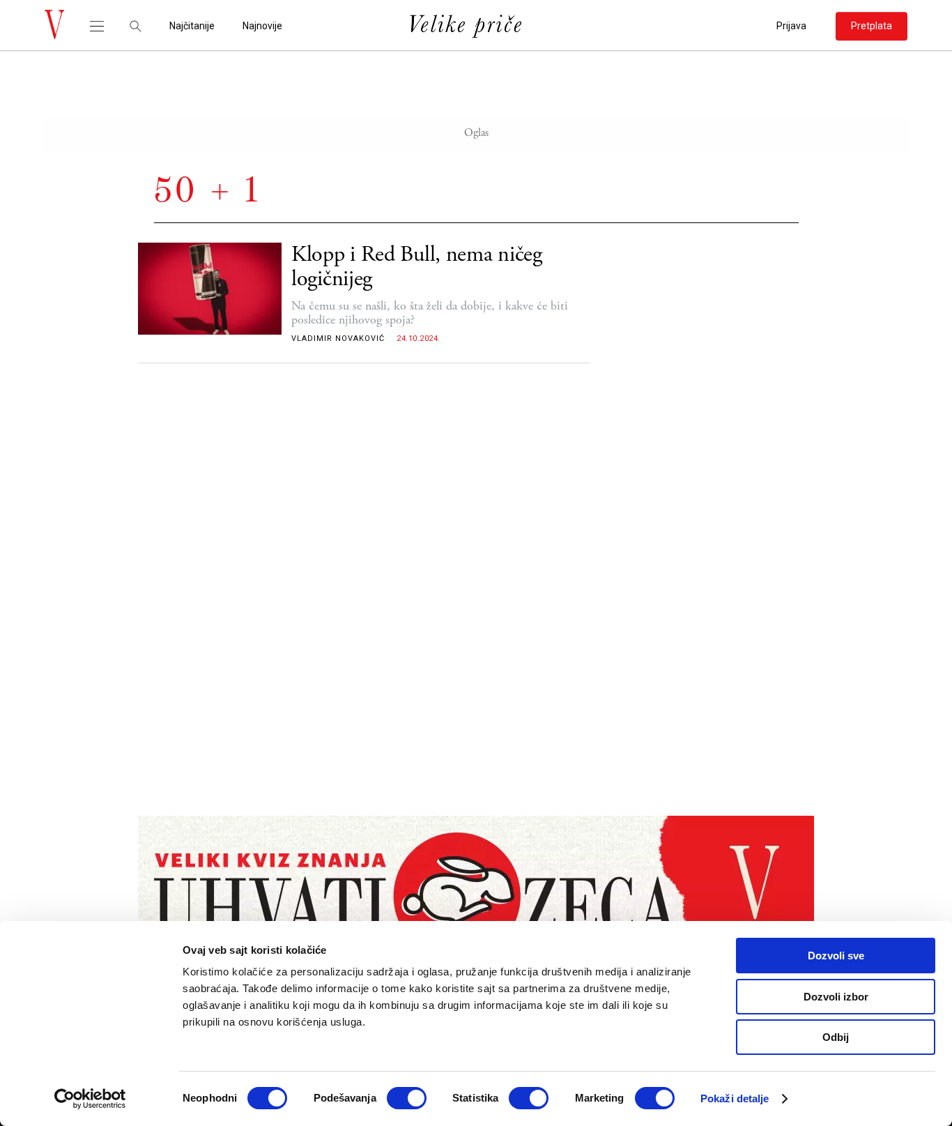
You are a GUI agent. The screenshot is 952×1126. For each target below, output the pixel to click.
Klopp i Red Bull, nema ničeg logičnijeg (416, 267)
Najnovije (262, 26)
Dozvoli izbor (836, 997)
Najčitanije (192, 26)
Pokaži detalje (734, 1098)
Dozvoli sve (836, 955)
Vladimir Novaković (338, 338)
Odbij (835, 1037)
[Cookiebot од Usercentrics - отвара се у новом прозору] (90, 1098)
